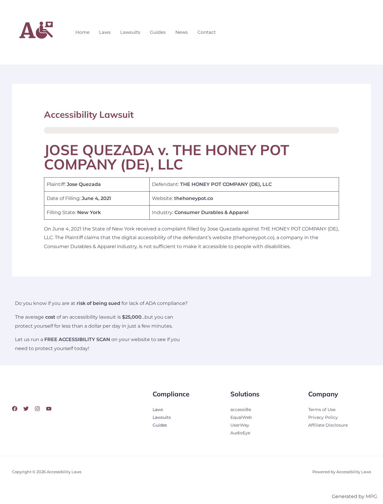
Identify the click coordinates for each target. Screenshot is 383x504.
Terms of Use (321, 409)
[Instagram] (37, 408)
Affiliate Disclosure (328, 425)
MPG (371, 496)
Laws (105, 32)
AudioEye (240, 433)
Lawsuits (130, 32)
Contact (206, 32)
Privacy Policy (323, 417)
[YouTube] (48, 408)
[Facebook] (14, 408)
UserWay (239, 425)
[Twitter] (26, 408)
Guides (158, 32)
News (181, 32)
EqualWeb (241, 417)
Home (82, 32)
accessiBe (240, 409)
